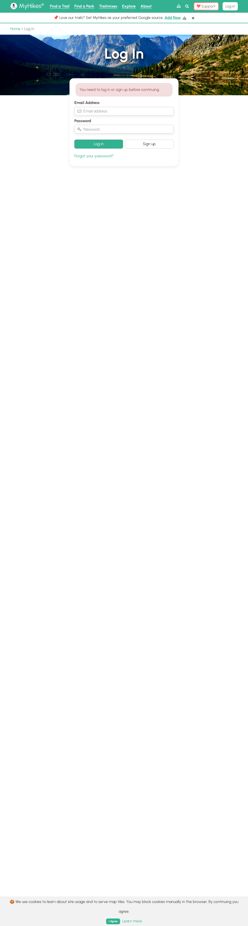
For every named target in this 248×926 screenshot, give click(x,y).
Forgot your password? (94, 156)
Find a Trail (60, 6)
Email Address (87, 102)
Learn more (132, 921)
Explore (129, 6)
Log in (230, 6)
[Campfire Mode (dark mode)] (178, 6)
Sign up (149, 144)
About (146, 6)
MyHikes (30, 5)
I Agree (113, 921)
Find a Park (84, 6)
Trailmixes (108, 6)
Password (82, 121)
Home (15, 28)
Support (208, 6)
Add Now (172, 17)
